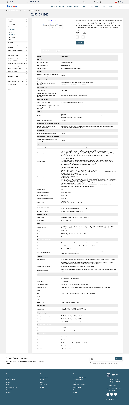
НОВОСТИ (76, 6)
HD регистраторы (11, 29)
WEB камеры (10, 42)
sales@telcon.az (13, 2)
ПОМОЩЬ (84, 6)
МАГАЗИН (69, 6)
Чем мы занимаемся (10, 379)
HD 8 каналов (12, 34)
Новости (75, 392)
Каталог (53, 6)
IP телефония (10, 52)
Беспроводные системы (13, 58)
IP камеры (10, 21)
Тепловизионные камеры (13, 45)
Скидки (41, 382)
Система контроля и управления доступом (17, 63)
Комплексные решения (11, 387)
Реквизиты (8, 392)
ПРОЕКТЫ (104, 6)
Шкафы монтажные (12, 73)
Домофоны (10, 47)
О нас (7, 377)
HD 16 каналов (12, 37)
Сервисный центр (44, 384)
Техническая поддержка (78, 379)
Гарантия (75, 382)
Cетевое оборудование (13, 60)
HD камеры (10, 27)
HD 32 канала (12, 39)
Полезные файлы (77, 387)
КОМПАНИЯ (61, 6)
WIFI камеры (10, 19)
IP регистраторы (11, 24)
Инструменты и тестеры (13, 76)
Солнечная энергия (12, 84)
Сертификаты (9, 389)
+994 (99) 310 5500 (114, 382)
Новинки (9, 89)
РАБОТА (97, 6)
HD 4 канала (11, 32)
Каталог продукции (44, 377)
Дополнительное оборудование (15, 66)
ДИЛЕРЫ (111, 6)
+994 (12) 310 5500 (34, 2)
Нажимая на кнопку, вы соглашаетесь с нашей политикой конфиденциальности (105, 364)
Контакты (42, 387)
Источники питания (12, 79)
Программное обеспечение (79, 384)
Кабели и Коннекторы (12, 71)
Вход (121, 2)
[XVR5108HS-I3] (52, 20)
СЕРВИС (91, 6)
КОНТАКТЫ (118, 6)
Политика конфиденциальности (80, 377)
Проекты (8, 382)
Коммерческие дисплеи (13, 55)
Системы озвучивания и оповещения (16, 81)
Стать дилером (76, 389)
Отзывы (8, 384)
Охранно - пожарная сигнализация (15, 50)
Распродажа (10, 87)
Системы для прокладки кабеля (15, 68)
